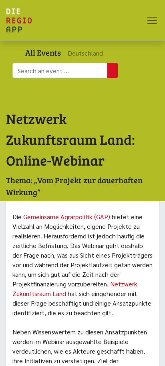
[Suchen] (112, 70)
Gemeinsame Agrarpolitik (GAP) (66, 216)
